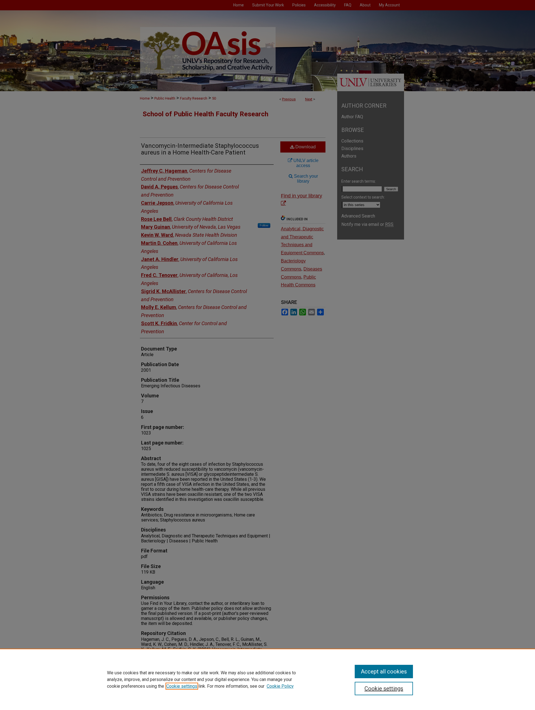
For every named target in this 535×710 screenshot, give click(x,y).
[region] (267, 679)
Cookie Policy (280, 686)
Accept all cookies (384, 671)
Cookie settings (181, 686)
